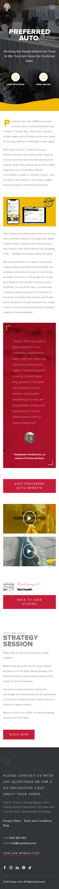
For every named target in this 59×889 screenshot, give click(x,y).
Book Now (18, 734)
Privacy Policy (12, 821)
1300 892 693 (14, 838)
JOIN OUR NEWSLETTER (21, 853)
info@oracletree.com (19, 843)
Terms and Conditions (38, 821)
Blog (6, 825)
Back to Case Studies (29, 602)
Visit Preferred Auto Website (29, 486)
